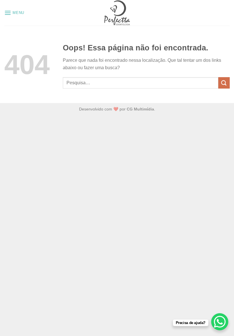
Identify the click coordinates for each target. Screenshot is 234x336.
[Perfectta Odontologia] (117, 13)
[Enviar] (224, 82)
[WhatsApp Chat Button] (219, 321)
